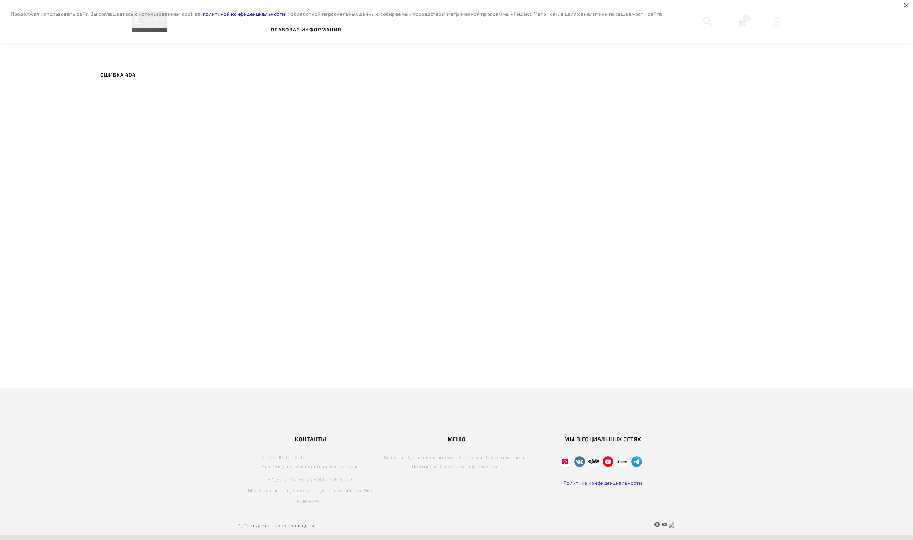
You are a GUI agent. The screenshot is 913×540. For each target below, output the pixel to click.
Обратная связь (506, 457)
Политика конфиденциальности (602, 483)
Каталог (394, 457)
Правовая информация (306, 29)
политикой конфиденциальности (244, 14)
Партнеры (424, 466)
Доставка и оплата (431, 457)
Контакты (471, 457)
